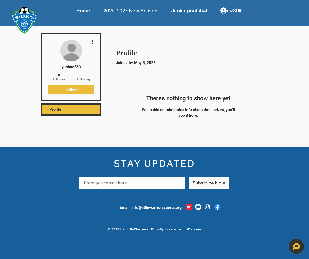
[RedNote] (189, 207)
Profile (55, 109)
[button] (130, 10)
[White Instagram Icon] (207, 207)
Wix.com (194, 229)
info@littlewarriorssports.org (157, 207)
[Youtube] (198, 207)
